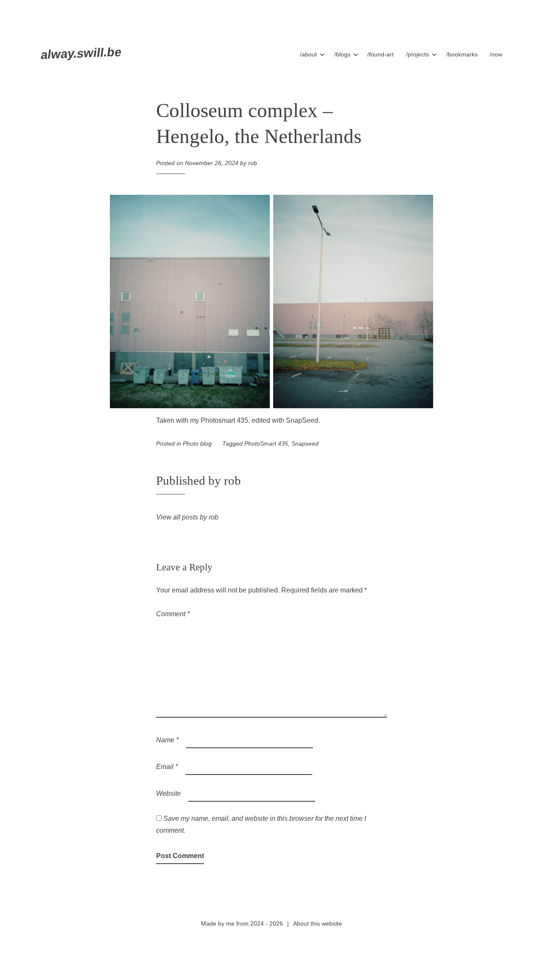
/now (496, 54)
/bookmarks (462, 54)
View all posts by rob (187, 517)
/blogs (342, 54)
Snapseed (305, 443)
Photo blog (197, 443)
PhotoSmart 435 (266, 443)
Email (167, 766)
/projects (417, 54)
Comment (173, 614)
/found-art (380, 54)
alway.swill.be (81, 53)
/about (308, 54)
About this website (317, 923)
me (230, 923)
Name (167, 740)
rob (252, 163)
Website (168, 793)
